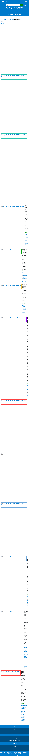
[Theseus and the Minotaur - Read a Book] (14, 22)
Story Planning (23, 719)
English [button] (3, 12)
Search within (15, 8)
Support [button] (14, 743)
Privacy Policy (17, 753)
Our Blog (14, 729)
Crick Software (12, 755)
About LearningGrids (14, 738)
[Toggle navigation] (26, 1)
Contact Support (14, 748)
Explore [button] (14, 727)
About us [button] (14, 735)
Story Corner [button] (18, 14)
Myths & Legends (24, 276)
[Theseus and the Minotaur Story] (12, 206)
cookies (5, 752)
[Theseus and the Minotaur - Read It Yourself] (14, 135)
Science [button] (18, 12)
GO (21, 5)
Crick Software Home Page (14, 740)
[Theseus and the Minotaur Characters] (13, 317)
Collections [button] (10, 14)
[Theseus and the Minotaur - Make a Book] (14, 76)
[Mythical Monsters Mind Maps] (12, 611)
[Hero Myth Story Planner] (10, 671)
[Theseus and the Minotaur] (11, 249)
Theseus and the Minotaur (24, 280)
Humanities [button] (25, 12)
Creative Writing (25, 650)
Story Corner (26, 235)
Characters (26, 654)
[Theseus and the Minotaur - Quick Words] (14, 504)
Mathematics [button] (10, 12)
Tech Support (14, 746)
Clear (25, 5)
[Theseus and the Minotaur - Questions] (13, 556)
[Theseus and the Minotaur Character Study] (14, 401)
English (25, 647)
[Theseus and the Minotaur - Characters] (14, 454)
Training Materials (14, 732)
